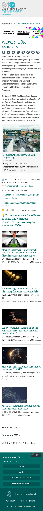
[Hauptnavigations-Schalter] (38, 9)
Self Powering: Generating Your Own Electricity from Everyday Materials (20, 290)
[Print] (38, 52)
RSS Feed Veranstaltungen (21, 483)
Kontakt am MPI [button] (10, 435)
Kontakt (21, 466)
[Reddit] (13, 52)
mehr (23, 170)
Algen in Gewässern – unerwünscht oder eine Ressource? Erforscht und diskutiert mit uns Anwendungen (19, 253)
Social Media (9, 461)
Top (38, 455)
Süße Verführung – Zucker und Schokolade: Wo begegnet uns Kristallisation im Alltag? (20, 331)
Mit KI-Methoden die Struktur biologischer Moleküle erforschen (21, 407)
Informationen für (11, 457)
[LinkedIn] (8, 52)
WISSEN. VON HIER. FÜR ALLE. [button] (18, 443)
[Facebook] (3, 52)
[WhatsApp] (23, 52)
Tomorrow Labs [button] (10, 427)
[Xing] (28, 52)
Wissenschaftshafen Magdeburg (21, 186)
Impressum (10, 501)
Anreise (21, 472)
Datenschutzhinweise (29, 501)
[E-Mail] (33, 52)
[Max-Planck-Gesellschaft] (11, 494)
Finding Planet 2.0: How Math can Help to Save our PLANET (21, 368)
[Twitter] (18, 52)
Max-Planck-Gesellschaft (21, 478)
